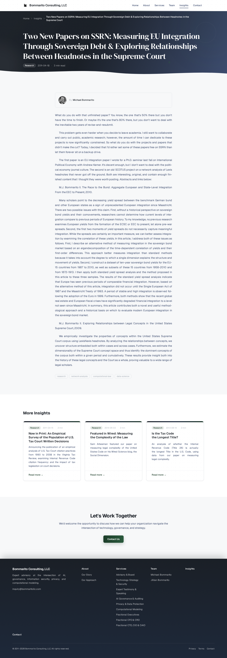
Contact (197, 5)
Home (135, 5)
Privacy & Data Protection (130, 603)
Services (159, 5)
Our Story (87, 574)
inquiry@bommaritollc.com (26, 588)
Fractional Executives (127, 614)
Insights (183, 5)
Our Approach (89, 580)
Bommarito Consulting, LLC (48, 5)
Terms (201, 648)
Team (172, 5)
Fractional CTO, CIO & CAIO (130, 625)
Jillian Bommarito (160, 580)
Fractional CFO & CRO (128, 619)
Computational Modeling (129, 609)
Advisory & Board (125, 574)
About (146, 5)
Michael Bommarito (83, 99)
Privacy (192, 648)
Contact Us (113, 539)
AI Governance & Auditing (129, 598)
